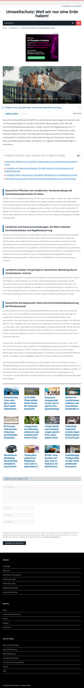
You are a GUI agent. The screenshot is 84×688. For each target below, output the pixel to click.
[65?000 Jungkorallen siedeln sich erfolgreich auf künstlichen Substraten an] (52, 449)
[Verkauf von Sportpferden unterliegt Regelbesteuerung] (42, 85)
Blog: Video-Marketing (10, 649)
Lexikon (5, 619)
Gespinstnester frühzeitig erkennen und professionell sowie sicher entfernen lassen (31, 432)
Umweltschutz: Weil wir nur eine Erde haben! (42, 13)
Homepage (6, 566)
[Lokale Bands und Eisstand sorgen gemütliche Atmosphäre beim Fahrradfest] (52, 420)
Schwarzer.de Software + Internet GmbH (17, 685)
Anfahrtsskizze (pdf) (9, 579)
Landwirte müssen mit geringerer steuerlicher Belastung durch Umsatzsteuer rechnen (41, 175)
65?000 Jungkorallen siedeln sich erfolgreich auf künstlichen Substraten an (52, 461)
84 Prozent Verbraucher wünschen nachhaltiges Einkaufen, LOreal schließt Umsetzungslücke (11, 432)
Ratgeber (6, 623)
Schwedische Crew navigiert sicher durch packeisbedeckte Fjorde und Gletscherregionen (11, 403)
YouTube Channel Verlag (11, 658)
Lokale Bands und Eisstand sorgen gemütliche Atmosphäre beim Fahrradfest (52, 432)
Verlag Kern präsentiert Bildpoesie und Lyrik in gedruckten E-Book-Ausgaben (31, 461)
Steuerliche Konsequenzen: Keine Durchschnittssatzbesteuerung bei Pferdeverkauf (41, 179)
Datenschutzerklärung (52, 537)
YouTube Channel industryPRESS (13, 662)
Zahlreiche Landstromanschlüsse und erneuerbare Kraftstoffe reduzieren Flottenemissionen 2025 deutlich (72, 403)
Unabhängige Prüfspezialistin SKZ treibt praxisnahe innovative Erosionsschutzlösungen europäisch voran (72, 461)
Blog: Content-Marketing (11, 645)
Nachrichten (77, 113)
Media (5, 610)
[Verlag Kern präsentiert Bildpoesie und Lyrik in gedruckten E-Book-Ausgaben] (31, 449)
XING (4, 671)
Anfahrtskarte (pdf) (9, 584)
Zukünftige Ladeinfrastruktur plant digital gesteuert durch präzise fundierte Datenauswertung (72, 432)
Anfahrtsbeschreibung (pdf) (12, 575)
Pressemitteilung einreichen (12, 614)
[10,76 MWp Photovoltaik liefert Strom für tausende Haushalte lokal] (31, 391)
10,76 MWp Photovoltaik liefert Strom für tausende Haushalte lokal (30, 403)
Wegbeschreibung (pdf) (10, 588)
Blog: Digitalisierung (9, 654)
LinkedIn (5, 667)
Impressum (6, 570)
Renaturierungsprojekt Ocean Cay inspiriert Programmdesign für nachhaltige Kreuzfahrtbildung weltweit (52, 403)
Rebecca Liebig (12, 114)
